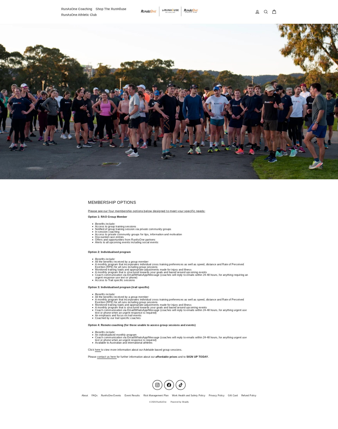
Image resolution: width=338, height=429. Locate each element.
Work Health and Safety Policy (188, 395)
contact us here (107, 356)
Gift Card (233, 395)
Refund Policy (248, 395)
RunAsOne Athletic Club (79, 15)
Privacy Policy (216, 395)
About (85, 395)
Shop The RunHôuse (111, 9)
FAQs (95, 395)
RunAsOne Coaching (76, 9)
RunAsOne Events (111, 395)
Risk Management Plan (156, 395)
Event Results (132, 395)
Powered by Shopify (180, 402)
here (98, 349)
